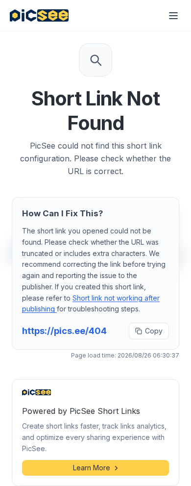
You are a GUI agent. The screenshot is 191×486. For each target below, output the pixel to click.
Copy (154, 331)
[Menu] (173, 16)
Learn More (91, 467)
